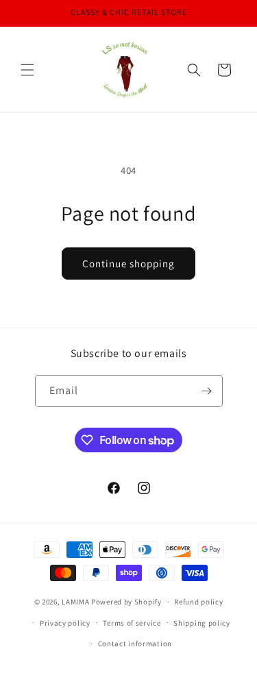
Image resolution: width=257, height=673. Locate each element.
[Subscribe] (207, 391)
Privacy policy (65, 623)
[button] (27, 70)
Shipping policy (201, 623)
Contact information (135, 643)
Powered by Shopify (126, 602)
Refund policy (198, 602)
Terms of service (131, 623)
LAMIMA (75, 602)
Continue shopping (128, 263)
